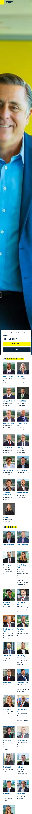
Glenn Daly (20, 629)
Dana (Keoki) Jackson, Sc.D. (21, 657)
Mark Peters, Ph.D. (23, 470)
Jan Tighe (5, 517)
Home (4, 332)
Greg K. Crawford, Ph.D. (8, 630)
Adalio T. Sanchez (22, 493)
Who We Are (11, 332)
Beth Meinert (7, 709)
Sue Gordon (20, 376)
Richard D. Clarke (8, 423)
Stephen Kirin (7, 682)
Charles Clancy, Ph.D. (22, 603)
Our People (19, 332)
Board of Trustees (16, 343)
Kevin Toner (20, 767)
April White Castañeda (6, 603)
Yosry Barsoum (7, 565)
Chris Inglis (20, 448)
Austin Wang (6, 794)
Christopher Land (22, 682)
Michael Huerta (7, 448)
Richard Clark (21, 401)
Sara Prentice (7, 740)
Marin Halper (7, 656)
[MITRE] (9, 2)
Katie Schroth (7, 767)
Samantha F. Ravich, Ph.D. (7, 494)
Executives (16, 349)
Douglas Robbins (22, 740)
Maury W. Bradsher (9, 401)
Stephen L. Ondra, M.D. (22, 710)
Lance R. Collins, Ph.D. (22, 424)
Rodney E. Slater (8, 376)
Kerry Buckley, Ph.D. (21, 566)
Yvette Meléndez (8, 470)
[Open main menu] (2, 2)
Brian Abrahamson (22, 545)
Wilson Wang (21, 794)
